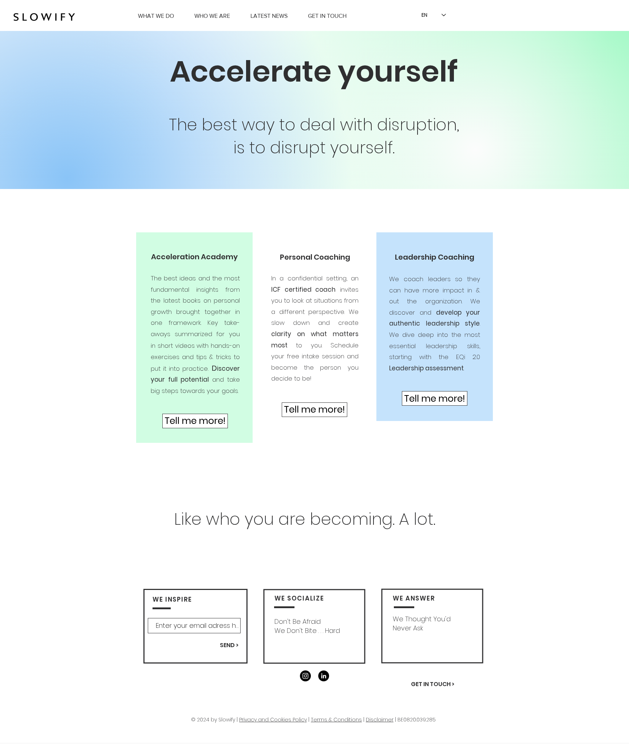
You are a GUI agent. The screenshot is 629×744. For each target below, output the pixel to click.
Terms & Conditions (336, 719)
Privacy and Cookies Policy (273, 719)
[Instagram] (305, 675)
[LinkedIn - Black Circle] (323, 675)
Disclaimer (379, 719)
